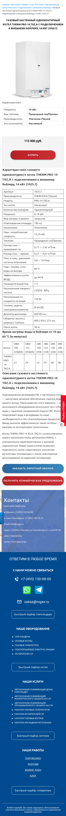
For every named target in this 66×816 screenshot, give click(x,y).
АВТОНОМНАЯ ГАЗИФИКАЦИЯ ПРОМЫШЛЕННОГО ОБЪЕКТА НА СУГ (34, 704)
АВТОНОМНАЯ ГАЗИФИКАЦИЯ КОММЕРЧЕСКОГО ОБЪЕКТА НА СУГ (33, 697)
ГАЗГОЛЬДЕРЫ (22, 636)
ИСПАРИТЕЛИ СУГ (24, 654)
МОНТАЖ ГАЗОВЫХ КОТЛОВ (29, 718)
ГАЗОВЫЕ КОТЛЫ (23, 641)
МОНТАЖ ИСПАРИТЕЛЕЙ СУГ (29, 714)
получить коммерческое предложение (33, 480)
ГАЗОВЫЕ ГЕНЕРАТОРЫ (27, 645)
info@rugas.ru (17, 524)
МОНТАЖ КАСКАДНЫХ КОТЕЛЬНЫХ (33, 722)
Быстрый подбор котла (33, 667)
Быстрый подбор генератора (33, 790)
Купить (33, 155)
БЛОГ (33, 775)
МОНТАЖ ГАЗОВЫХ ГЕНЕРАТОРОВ (32, 709)
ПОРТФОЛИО (33, 758)
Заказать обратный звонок (33, 468)
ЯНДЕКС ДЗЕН (33, 770)
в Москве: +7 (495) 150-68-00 (18, 512)
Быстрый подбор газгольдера (33, 614)
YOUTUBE (33, 764)
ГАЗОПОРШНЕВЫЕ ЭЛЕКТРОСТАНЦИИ (34, 649)
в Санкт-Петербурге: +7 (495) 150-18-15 (23, 518)
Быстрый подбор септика (33, 735)
